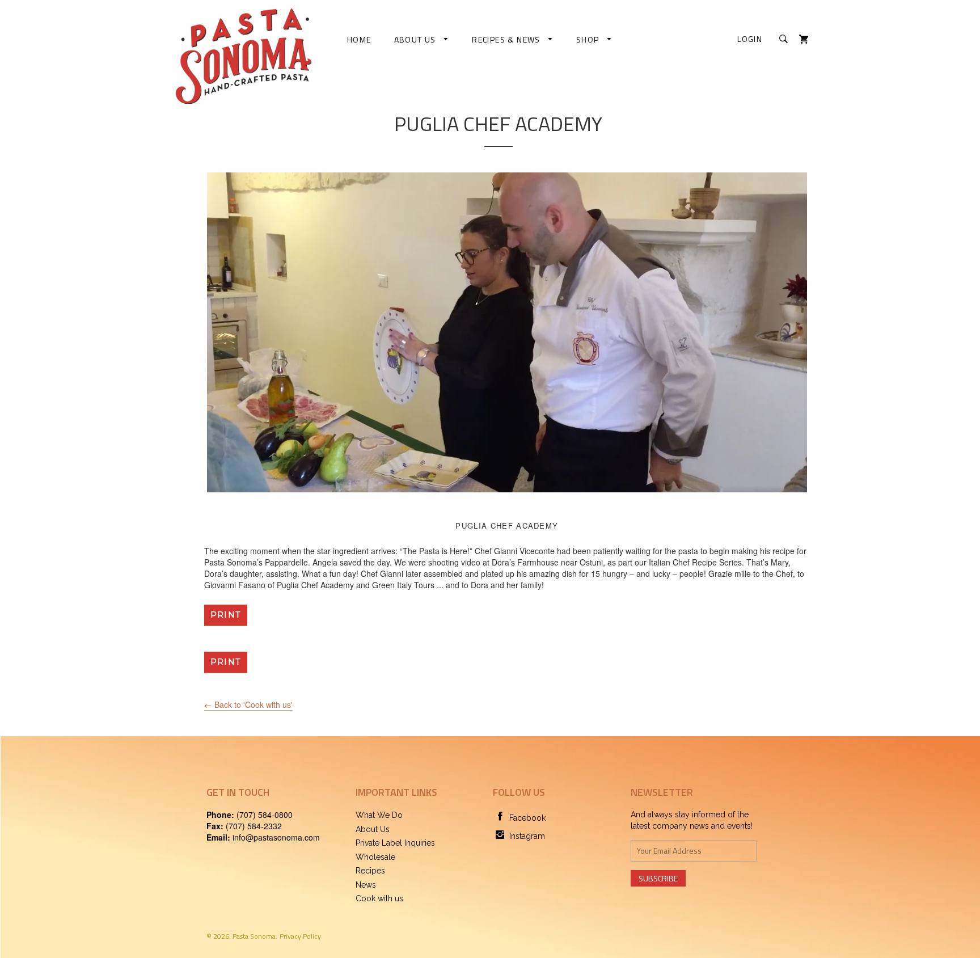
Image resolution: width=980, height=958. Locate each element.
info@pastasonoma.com (276, 837)
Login (749, 39)
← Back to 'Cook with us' (248, 704)
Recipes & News (507, 39)
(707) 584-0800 (264, 814)
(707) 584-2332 (254, 826)
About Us (416, 39)
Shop (589, 39)
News (366, 884)
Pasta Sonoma (254, 936)
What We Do (379, 815)
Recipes (370, 870)
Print (225, 615)
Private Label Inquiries (395, 842)
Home (359, 39)
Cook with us (379, 898)
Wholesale (375, 857)
